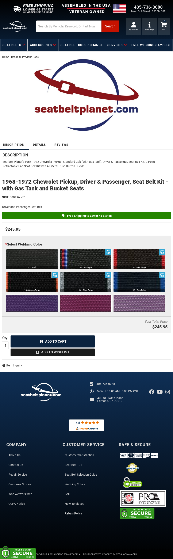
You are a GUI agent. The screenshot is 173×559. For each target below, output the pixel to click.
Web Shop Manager (126, 554)
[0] (164, 26)
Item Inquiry (14, 365)
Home (5, 57)
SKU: (5, 197)
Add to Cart (55, 341)
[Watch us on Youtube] (160, 392)
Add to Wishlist (55, 352)
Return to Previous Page (25, 57)
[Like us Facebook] (151, 392)
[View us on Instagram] (167, 392)
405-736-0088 (105, 383)
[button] (77, 26)
